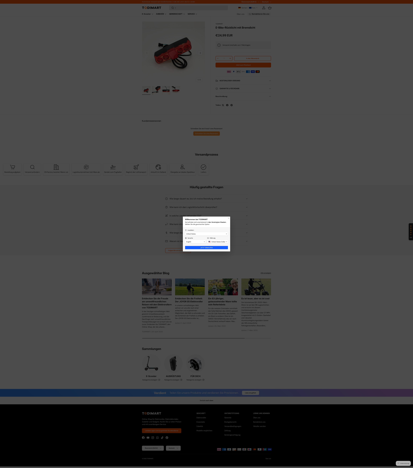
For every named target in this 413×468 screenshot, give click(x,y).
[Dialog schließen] (228, 218)
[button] (206, 234)
